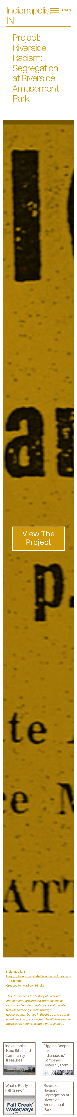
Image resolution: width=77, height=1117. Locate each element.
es (69, 10)
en (64, 10)
